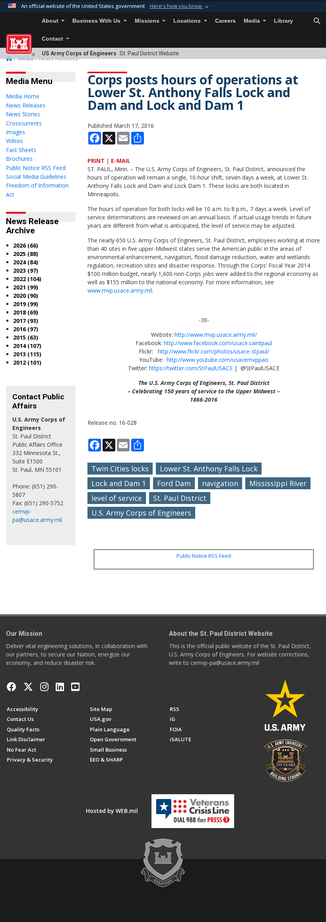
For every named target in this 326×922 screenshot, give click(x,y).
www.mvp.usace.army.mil (119, 290)
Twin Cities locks (120, 468)
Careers (225, 21)
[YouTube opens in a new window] (75, 687)
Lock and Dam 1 (118, 483)
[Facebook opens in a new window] (11, 687)
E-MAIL (120, 160)
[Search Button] (317, 21)
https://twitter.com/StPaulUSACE (191, 368)
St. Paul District (179, 498)
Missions (148, 21)
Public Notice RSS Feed (204, 555)
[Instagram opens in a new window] (44, 687)
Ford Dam (174, 483)
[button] (180, 6)
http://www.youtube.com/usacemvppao (217, 359)
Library (283, 21)
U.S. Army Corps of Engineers (141, 513)
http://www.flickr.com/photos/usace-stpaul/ (213, 351)
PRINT (96, 160)
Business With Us (97, 21)
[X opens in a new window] (28, 687)
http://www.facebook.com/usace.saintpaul (218, 343)
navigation (220, 483)
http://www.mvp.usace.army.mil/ (216, 334)
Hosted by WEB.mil (112, 811)
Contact (53, 39)
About (51, 21)
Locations (187, 21)
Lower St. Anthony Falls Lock (209, 468)
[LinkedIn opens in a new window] (60, 687)
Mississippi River (278, 483)
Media (253, 21)
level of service (116, 498)
